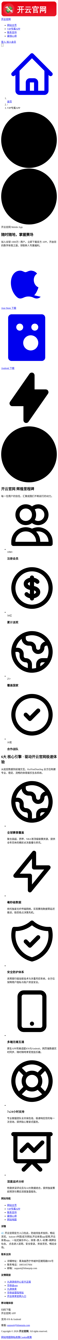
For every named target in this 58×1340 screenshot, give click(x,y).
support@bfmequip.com (18, 1325)
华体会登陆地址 (15, 1292)
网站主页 (12, 25)
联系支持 (12, 32)
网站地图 (12, 1219)
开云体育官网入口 (16, 1296)
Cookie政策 (26, 1337)
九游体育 (12, 1289)
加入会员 (11, 42)
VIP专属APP (13, 29)
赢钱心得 (12, 36)
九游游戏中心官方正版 (19, 1282)
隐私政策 (15, 1337)
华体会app (12, 1285)
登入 (3, 42)
